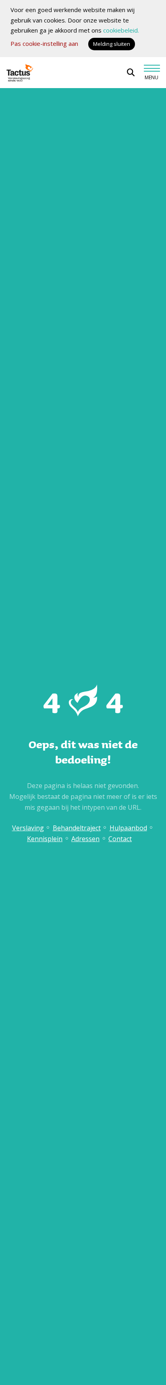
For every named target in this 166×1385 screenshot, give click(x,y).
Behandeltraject (77, 827)
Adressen (85, 838)
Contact (120, 838)
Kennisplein (44, 838)
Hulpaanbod (128, 827)
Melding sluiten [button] (111, 43)
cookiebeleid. (121, 30)
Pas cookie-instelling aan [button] (44, 43)
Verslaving (28, 827)
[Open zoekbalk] (130, 73)
